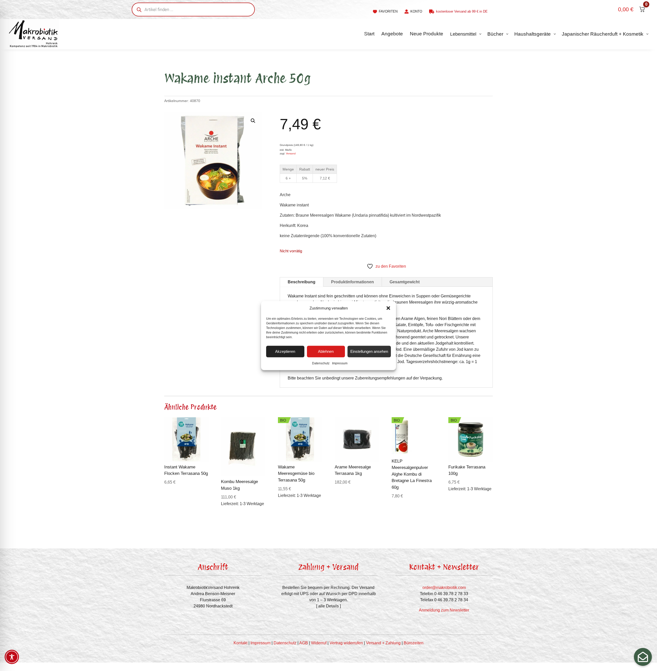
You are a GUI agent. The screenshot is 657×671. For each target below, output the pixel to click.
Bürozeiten (413, 643)
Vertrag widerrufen (346, 643)
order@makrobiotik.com (444, 587)
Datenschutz (321, 363)
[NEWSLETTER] (643, 657)
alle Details (328, 606)
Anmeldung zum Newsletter (444, 610)
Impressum (339, 363)
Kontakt (240, 643)
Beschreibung (301, 282)
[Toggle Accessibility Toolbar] (11, 657)
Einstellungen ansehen (369, 351)
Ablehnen (326, 351)
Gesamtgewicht (405, 282)
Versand (291, 153)
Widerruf (318, 643)
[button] (388, 308)
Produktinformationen (352, 282)
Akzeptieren (285, 351)
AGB (303, 643)
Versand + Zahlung (383, 643)
